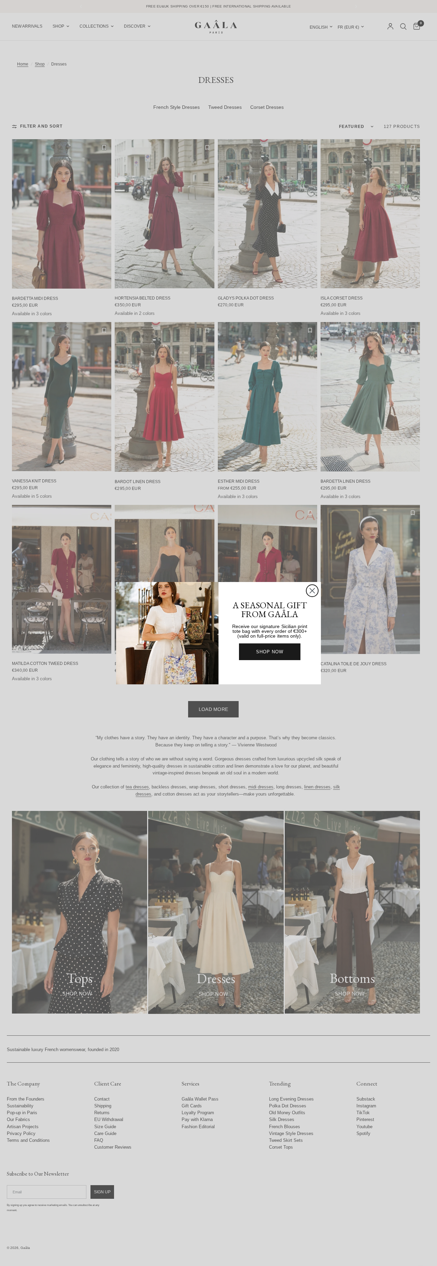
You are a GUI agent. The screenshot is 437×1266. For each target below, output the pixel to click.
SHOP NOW (269, 651)
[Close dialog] (312, 591)
